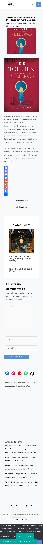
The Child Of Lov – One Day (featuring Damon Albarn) (20, 258)
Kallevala (28, 142)
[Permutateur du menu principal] (38, 4)
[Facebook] (21, 167)
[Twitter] (11, 505)
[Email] (21, 174)
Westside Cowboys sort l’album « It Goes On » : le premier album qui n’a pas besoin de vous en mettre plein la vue (21, 448)
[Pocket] (21, 187)
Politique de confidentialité (21, 519)
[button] (33, 4)
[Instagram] (21, 505)
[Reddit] (21, 181)
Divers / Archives (24, 23)
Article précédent (21, 201)
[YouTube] (31, 505)
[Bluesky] (21, 177)
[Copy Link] (21, 184)
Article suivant (21, 207)
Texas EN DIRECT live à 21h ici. (20, 270)
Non (29, 536)
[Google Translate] (21, 191)
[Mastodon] (21, 171)
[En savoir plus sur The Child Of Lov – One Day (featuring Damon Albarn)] (21, 241)
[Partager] (21, 194)
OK (20, 536)
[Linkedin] (16, 505)
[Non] (39, 542)
